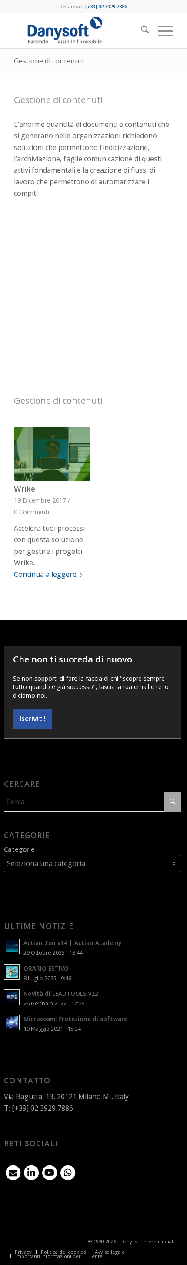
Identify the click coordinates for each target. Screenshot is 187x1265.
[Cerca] (140, 30)
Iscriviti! (33, 718)
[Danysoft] (77, 30)
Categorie (19, 849)
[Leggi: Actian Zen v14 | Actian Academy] (12, 946)
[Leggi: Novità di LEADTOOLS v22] (12, 997)
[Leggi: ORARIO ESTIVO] (12, 972)
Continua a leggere (45, 574)
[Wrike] (52, 454)
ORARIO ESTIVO (46, 968)
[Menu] (161, 30)
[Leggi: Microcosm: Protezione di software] (12, 1022)
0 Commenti (31, 512)
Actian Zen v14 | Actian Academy (72, 943)
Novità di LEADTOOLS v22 (60, 993)
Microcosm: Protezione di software (75, 1019)
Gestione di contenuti (48, 61)
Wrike (24, 488)
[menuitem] (140, 30)
